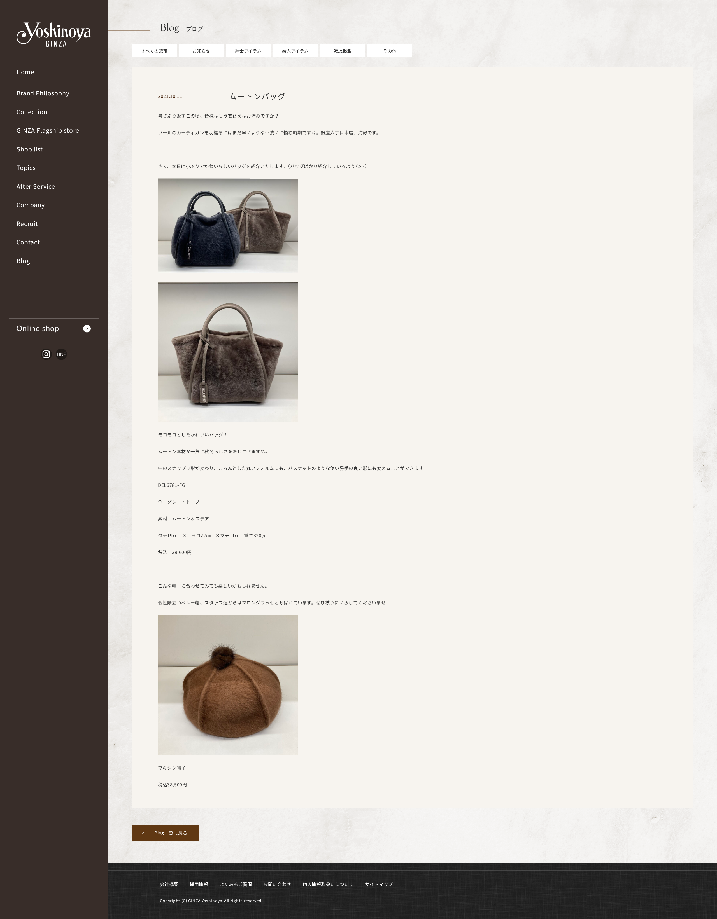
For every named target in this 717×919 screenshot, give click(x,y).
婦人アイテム (295, 50)
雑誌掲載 (342, 50)
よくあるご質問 (236, 884)
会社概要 (169, 884)
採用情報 (199, 884)
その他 (389, 50)
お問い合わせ (277, 884)
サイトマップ (379, 884)
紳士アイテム (248, 50)
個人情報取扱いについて (328, 884)
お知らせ (201, 50)
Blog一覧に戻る (171, 832)
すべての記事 (154, 50)
